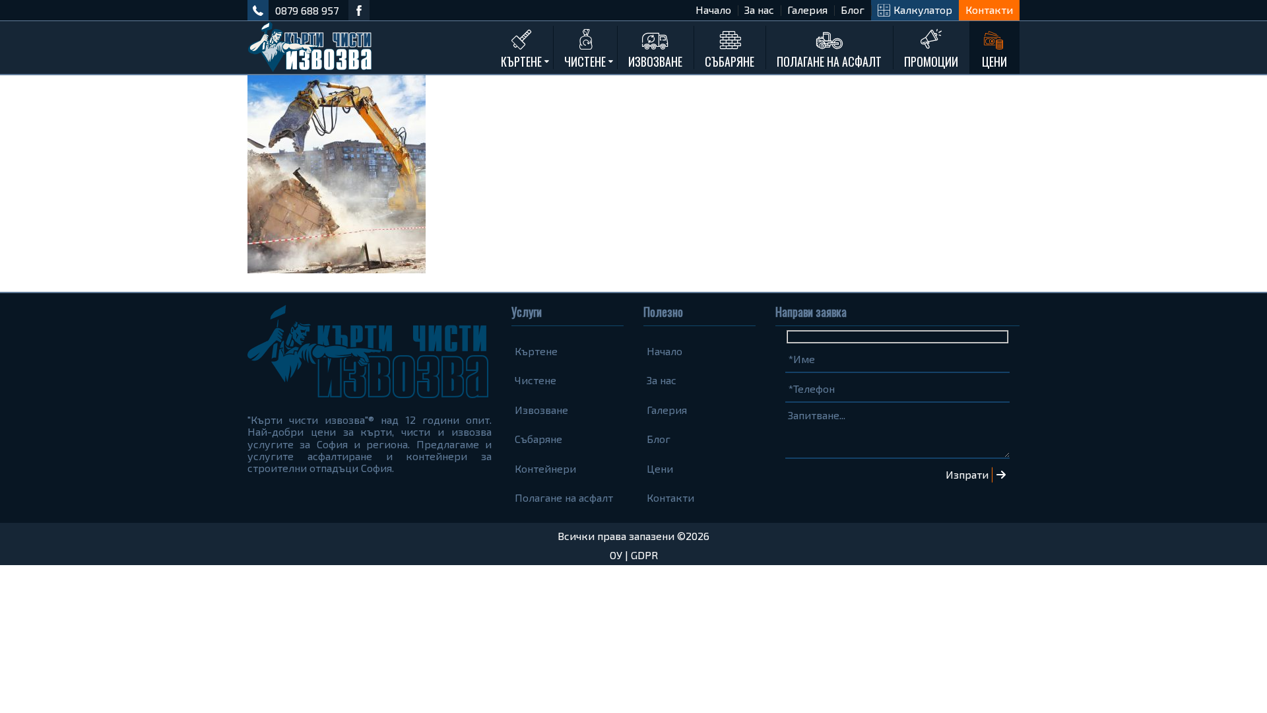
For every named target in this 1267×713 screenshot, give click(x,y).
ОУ (616, 555)
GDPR (644, 555)
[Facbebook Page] (359, 10)
